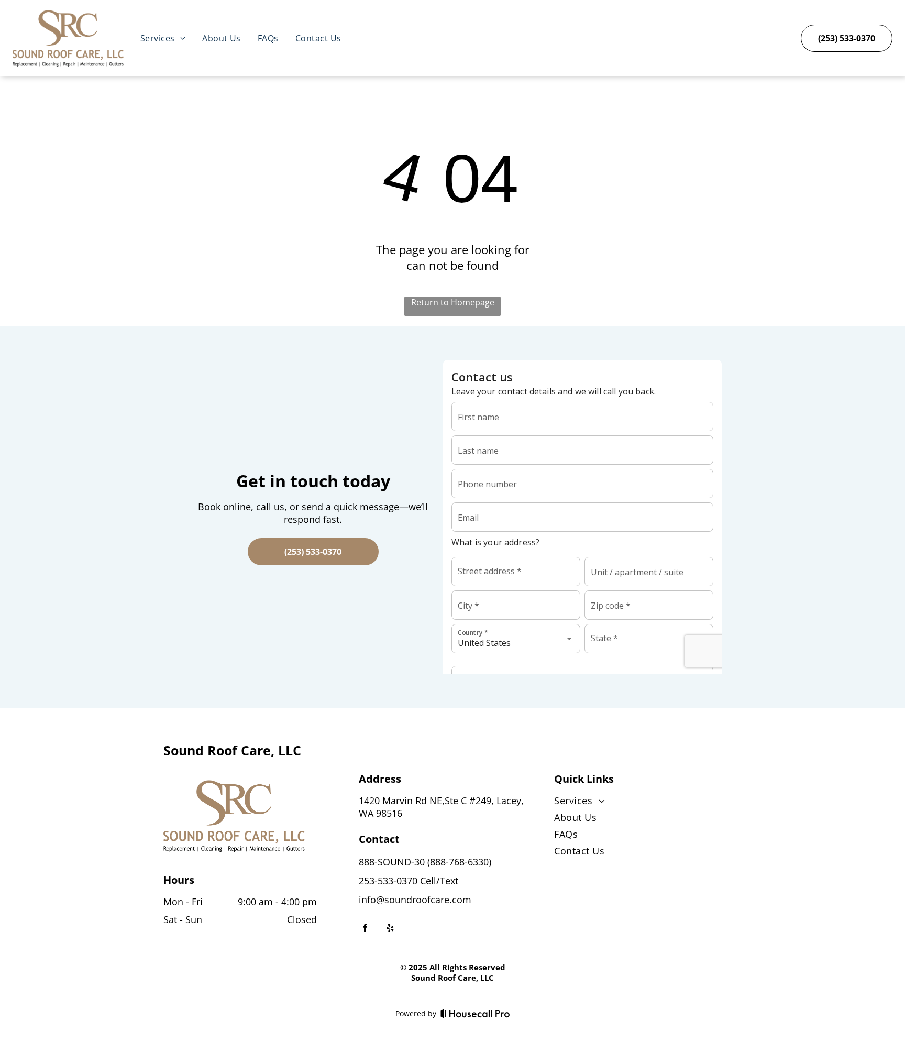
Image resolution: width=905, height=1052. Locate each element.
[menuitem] (163, 38)
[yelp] (390, 929)
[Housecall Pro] (475, 1013)
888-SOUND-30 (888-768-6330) (425, 862)
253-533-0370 (388, 880)
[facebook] (365, 929)
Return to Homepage (452, 302)
